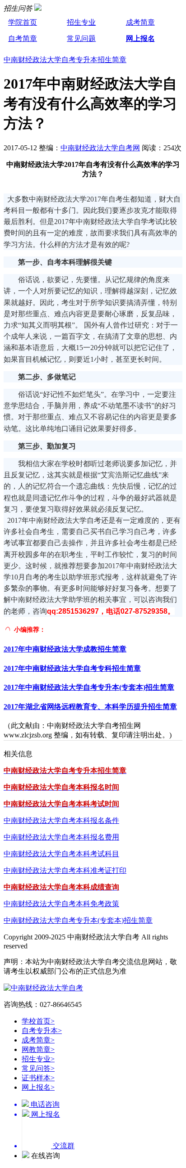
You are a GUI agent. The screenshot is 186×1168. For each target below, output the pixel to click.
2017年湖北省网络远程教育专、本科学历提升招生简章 (90, 706)
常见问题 (81, 38)
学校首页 (38, 1021)
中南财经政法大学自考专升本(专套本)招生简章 (78, 920)
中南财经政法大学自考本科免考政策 (61, 903)
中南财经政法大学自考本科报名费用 (61, 837)
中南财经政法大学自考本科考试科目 (61, 854)
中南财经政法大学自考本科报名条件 (61, 820)
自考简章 (22, 38)
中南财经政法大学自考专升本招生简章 (65, 59)
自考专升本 (42, 1030)
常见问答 (38, 1068)
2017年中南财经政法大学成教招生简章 (65, 649)
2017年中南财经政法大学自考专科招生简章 (72, 668)
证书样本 (38, 1078)
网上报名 (140, 38)
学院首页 (22, 22)
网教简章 (38, 1049)
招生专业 (81, 22)
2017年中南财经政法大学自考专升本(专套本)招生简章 (89, 687)
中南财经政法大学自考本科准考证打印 (65, 870)
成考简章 (140, 22)
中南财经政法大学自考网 (100, 148)
